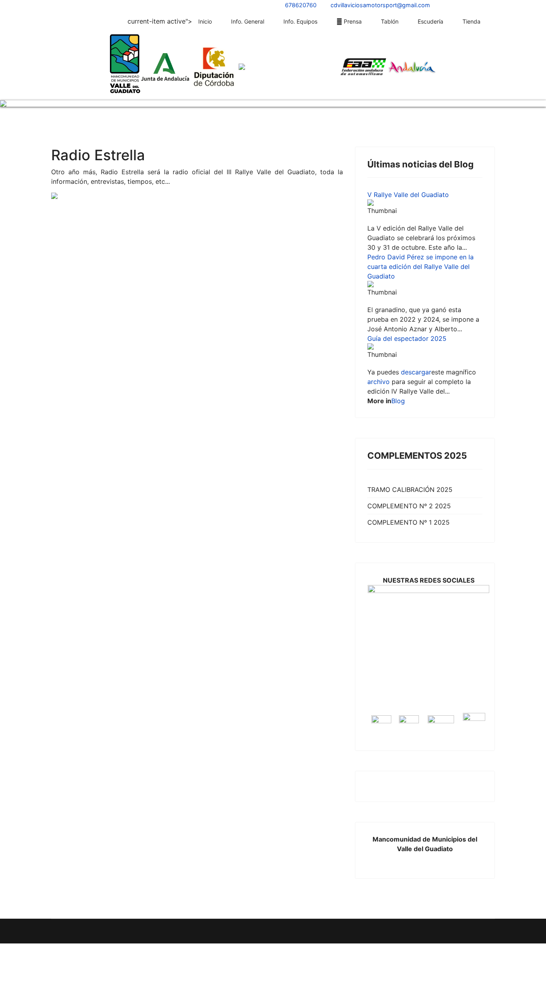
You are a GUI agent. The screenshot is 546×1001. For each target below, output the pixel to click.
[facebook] (54, 5)
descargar (416, 366)
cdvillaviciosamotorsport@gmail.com (380, 5)
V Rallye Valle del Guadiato (408, 188)
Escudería (430, 21)
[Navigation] (491, 22)
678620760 (301, 5)
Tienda (471, 21)
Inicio (205, 21)
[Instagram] (75, 5)
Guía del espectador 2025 (406, 332)
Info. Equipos (300, 21)
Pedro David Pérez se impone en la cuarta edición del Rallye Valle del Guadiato (420, 260)
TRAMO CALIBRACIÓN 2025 (409, 483)
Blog (398, 394)
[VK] (85, 5)
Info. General (247, 21)
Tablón (390, 21)
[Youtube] (64, 5)
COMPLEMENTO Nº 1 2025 (408, 516)
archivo (378, 375)
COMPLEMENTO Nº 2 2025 (409, 499)
